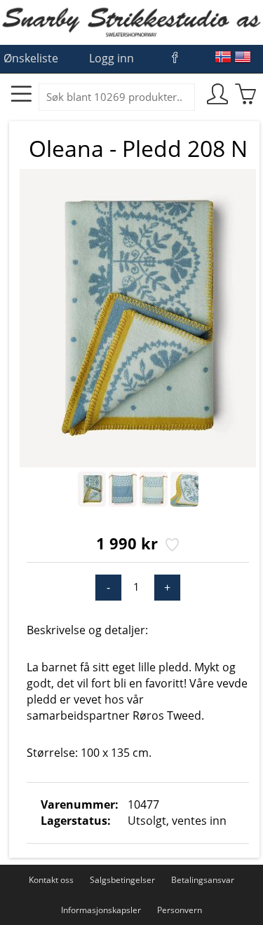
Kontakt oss (51, 880)
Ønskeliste (31, 58)
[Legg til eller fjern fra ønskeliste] (171, 545)
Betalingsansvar (202, 880)
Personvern (179, 910)
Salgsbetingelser (122, 880)
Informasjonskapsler (101, 910)
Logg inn (111, 58)
